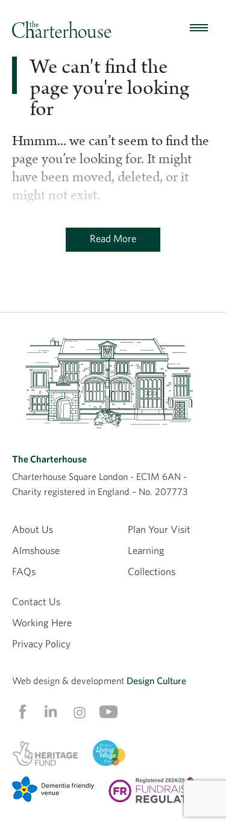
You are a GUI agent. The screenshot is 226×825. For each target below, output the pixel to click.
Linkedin (50, 711)
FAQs (24, 571)
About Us (32, 529)
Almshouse (36, 550)
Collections (151, 571)
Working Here (42, 622)
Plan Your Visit (159, 529)
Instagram (79, 712)
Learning (146, 550)
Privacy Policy (41, 643)
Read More (113, 238)
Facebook (21, 712)
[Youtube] (108, 712)
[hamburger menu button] (199, 28)
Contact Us (36, 601)
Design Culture (156, 680)
